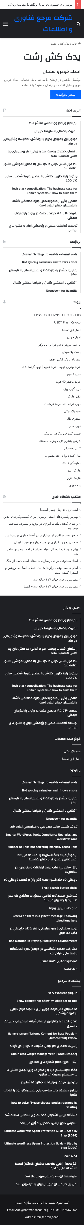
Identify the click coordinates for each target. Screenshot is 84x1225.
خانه (75, 43)
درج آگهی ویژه (72, 389)
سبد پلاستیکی (72, 411)
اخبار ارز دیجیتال (71, 330)
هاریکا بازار (74, 478)
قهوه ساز (75, 426)
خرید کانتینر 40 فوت (68, 381)
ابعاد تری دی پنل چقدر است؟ (59, 509)
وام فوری (75, 485)
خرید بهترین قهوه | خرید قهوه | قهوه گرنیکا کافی (51, 367)
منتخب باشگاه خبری (66, 497)
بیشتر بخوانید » (65, 94)
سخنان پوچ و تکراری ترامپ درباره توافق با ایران (46, 542)
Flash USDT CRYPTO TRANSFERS (57, 315)
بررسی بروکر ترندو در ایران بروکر (60, 344)
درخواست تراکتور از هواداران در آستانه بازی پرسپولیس (41, 535)
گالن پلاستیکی (72, 448)
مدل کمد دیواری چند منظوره (63, 455)
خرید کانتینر (74, 374)
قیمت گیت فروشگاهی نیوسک (62, 433)
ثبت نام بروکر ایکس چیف (65, 359)
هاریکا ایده (74, 470)
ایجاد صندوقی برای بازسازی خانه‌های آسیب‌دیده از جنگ (42, 561)
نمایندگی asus (71, 463)
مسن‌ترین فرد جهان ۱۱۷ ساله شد (55, 579)
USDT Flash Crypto (67, 322)
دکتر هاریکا (74, 396)
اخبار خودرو (74, 337)
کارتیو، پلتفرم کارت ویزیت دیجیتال (60, 441)
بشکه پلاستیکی (71, 352)
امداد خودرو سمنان (62, 71)
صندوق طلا (74, 418)
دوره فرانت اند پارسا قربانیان (62, 404)
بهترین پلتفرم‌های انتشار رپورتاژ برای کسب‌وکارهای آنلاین (40, 516)
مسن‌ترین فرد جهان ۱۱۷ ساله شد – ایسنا (51, 586)
